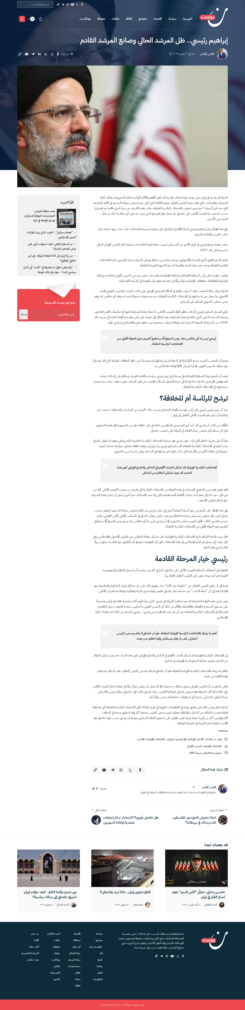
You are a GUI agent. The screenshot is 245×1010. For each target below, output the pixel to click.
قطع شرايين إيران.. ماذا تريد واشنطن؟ (125, 891)
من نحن (35, 933)
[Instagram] (67, 4)
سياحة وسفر (74, 959)
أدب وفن (76, 946)
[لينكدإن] (93, 788)
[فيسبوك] (97, 788)
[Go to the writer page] (223, 789)
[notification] (40, 19)
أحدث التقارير (53, 933)
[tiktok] (156, 956)
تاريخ (100, 959)
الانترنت (141, 739)
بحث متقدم (33, 959)
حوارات (56, 953)
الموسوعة (55, 972)
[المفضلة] (22, 19)
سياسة (172, 18)
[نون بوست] (213, 19)
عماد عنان (138, 904)
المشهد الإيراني (194, 746)
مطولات (56, 946)
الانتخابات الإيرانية (155, 739)
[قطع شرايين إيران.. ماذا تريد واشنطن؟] (122, 868)
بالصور (57, 979)
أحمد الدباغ (63, 904)
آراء (101, 953)
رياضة (100, 966)
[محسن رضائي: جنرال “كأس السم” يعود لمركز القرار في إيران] (196, 868)
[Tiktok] (58, 4)
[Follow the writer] (193, 787)
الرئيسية (187, 18)
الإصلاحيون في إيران (176, 739)
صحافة (76, 940)
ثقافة (129, 18)
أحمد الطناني (210, 904)
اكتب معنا (34, 946)
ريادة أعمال (74, 953)
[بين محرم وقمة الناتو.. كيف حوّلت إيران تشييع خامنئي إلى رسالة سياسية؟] (48, 868)
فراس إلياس (207, 54)
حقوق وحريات (96, 946)
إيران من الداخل (213, 739)
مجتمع (143, 18)
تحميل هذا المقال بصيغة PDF (205, 753)
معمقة (101, 18)
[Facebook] (82, 4)
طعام (77, 972)
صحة (77, 979)
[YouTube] (72, 4)
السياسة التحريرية (30, 953)
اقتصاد (157, 18)
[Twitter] (77, 4)
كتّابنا (36, 940)
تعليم (100, 972)
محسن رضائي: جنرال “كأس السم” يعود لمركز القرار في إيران (198, 894)
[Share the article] (58, 54)
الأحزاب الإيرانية (195, 739)
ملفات (115, 18)
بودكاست (85, 18)
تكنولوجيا (98, 979)
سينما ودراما (74, 966)
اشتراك (23, 314)
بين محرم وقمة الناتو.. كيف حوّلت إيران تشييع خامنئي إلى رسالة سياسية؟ (50, 894)
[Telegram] (62, 4)
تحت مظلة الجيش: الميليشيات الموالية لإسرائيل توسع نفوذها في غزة (39, 215)
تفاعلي (57, 966)
